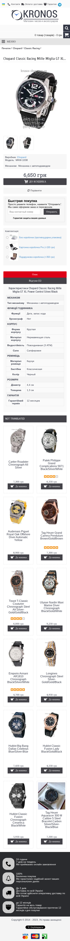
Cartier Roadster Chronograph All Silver (18, 464)
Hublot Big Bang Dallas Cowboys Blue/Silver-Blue (18, 748)
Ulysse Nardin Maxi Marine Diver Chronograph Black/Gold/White (52, 607)
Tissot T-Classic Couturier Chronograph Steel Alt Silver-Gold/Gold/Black (18, 606)
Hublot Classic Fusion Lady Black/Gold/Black (51, 748)
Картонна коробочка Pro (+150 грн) (37, 247)
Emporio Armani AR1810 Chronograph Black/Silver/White (18, 678)
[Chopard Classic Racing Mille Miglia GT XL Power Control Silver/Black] (11, 141)
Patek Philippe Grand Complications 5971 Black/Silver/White (52, 465)
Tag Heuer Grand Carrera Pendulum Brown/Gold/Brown (51, 535)
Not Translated (15, 418)
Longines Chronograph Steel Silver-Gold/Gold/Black (51, 678)
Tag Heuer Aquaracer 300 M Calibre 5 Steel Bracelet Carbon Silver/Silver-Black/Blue (51, 820)
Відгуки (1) (35, 280)
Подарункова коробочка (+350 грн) (37, 257)
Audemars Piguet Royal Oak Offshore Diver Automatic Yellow (18, 536)
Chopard (21, 157)
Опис (35, 274)
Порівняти (36, 190)
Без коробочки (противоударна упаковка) (40, 237)
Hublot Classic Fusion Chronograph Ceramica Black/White (18, 820)
